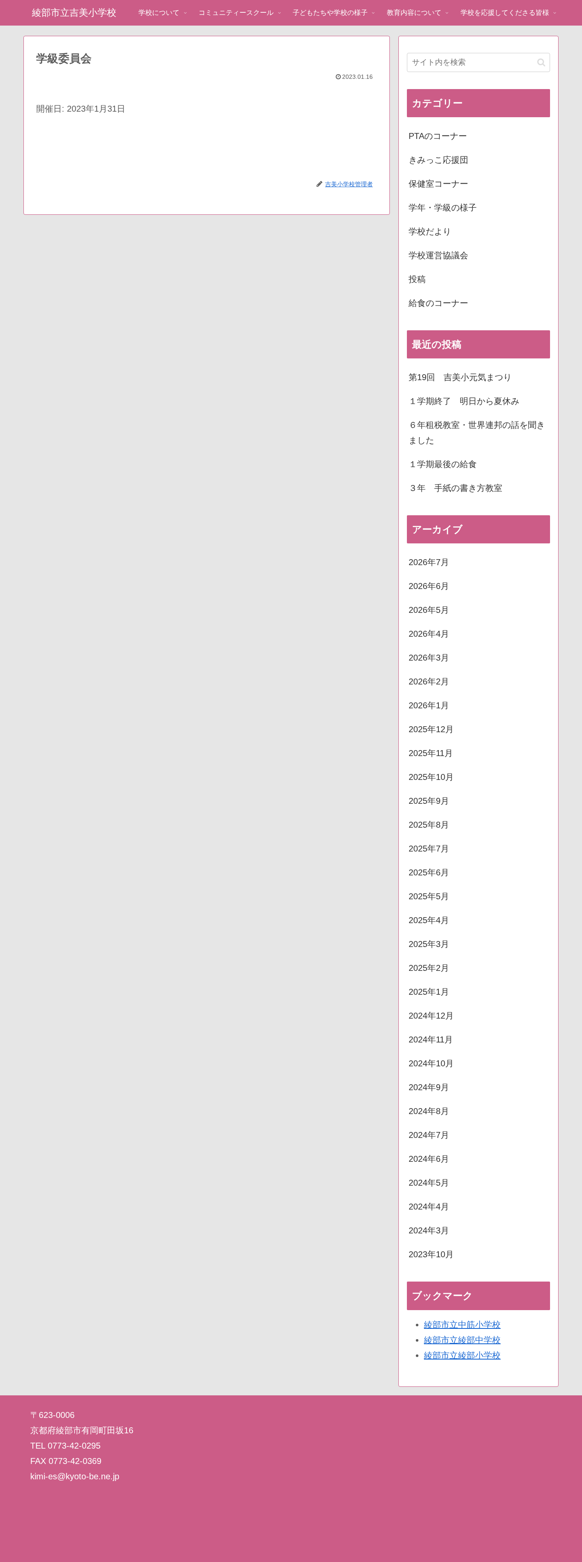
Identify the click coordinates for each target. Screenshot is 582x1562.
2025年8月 (429, 824)
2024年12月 (431, 1015)
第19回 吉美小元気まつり (460, 377)
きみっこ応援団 (438, 160)
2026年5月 (429, 610)
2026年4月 (429, 633)
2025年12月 (431, 729)
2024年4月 (429, 1206)
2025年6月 (429, 872)
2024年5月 (429, 1182)
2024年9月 (429, 1087)
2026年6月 (429, 586)
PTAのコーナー (438, 136)
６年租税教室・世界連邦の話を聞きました (477, 432)
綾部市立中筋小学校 (462, 1324)
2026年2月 (429, 681)
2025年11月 (431, 753)
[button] (541, 62)
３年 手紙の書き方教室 (455, 488)
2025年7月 (429, 848)
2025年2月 (429, 968)
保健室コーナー (438, 183)
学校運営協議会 (438, 255)
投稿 (417, 279)
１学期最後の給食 (443, 464)
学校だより (430, 231)
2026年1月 (429, 705)
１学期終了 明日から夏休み (464, 401)
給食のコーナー (438, 303)
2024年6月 (429, 1159)
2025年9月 (429, 801)
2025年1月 (429, 991)
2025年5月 (429, 896)
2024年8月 (429, 1111)
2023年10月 (431, 1254)
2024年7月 (429, 1135)
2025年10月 (431, 777)
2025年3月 (429, 944)
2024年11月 (431, 1039)
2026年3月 (429, 657)
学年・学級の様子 (443, 207)
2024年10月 (431, 1063)
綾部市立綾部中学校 (462, 1340)
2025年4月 (429, 920)
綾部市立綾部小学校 (462, 1355)
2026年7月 (429, 562)
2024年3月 (429, 1230)
